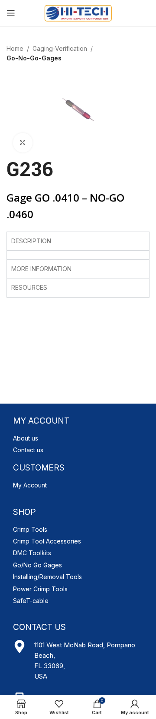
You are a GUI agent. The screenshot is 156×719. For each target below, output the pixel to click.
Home (14, 48)
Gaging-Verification (59, 48)
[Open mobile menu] (11, 13)
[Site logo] (78, 12)
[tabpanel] (78, 254)
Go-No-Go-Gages (34, 58)
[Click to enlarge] (22, 142)
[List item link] (78, 438)
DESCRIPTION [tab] (31, 241)
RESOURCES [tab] (29, 287)
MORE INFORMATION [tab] (41, 268)
